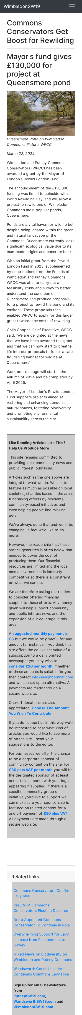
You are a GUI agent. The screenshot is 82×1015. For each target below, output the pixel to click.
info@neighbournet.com (52, 677)
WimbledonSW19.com (33, 1007)
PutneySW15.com (29, 996)
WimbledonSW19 (22, 6)
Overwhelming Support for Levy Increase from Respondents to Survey (41, 939)
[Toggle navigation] (72, 6)
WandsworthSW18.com (34, 1001)
